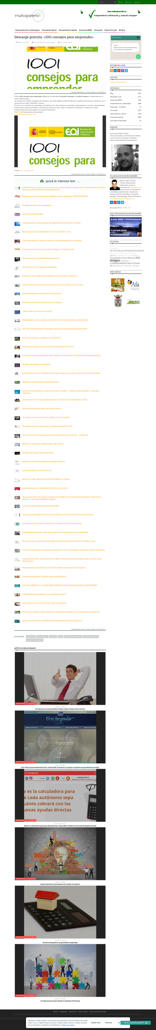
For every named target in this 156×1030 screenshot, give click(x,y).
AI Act (131, 261)
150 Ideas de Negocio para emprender (37, 453)
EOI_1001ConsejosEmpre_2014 (25, 114)
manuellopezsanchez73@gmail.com (122, 198)
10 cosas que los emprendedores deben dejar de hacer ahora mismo (60, 709)
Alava (129, 255)
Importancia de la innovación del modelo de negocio (60, 884)
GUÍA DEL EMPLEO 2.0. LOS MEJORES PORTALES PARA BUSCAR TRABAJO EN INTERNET (59, 585)
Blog (125, 93)
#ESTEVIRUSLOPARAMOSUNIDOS (127, 251)
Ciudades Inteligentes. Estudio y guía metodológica (44, 576)
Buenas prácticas (42, 636)
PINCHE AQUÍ (19, 112)
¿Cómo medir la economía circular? (37, 311)
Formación (98, 30)
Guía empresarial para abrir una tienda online (41, 408)
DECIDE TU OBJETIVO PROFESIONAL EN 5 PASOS (42, 444)
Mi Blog (122, 30)
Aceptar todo (95, 1023)
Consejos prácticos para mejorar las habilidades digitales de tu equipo (51, 223)
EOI (21, 170)
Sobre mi (128, 2)
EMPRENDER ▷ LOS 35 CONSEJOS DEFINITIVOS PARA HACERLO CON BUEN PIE (55, 320)
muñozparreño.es (136, 187)
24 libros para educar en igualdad (36, 364)
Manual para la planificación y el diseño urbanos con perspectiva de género (54, 567)
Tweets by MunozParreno (118, 82)
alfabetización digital (129, 253)
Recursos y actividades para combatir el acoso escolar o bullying (49, 276)
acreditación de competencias (132, 246)
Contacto (137, 2)
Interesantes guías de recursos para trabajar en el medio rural (48, 249)
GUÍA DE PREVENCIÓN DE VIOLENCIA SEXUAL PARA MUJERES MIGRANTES (54, 329)
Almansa (112, 253)
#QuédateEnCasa (118, 258)
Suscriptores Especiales (125, 120)
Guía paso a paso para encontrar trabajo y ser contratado (45, 417)
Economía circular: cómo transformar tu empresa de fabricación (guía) (51, 523)
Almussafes (119, 253)
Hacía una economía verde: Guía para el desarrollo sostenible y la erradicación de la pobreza (61, 612)
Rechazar (108, 1023)
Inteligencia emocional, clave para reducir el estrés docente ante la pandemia (55, 532)
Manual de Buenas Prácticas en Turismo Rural (41, 293)
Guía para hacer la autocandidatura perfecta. (41, 258)
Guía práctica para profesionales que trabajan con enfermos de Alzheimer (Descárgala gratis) (61, 355)
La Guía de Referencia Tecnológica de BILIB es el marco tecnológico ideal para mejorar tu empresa (63, 550)
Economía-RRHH (85, 30)
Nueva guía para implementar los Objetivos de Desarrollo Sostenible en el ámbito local (58, 541)
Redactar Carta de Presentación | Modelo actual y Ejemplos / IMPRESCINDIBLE (55, 196)
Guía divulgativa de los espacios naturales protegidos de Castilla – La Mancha (55, 435)
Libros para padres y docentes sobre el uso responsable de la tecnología (52, 240)
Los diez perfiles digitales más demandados (40, 506)
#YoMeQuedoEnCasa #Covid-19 (125, 264)
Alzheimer (124, 261)
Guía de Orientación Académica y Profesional (41, 338)
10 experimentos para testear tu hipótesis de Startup (60, 1001)
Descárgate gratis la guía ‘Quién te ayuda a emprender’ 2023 (47, 426)
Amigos (115, 260)
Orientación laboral (49, 30)
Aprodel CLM (29, 170)
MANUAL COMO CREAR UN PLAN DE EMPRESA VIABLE (46, 479)
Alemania (134, 255)
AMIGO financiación (116, 246)
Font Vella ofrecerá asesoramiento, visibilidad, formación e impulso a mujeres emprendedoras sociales (60, 767)
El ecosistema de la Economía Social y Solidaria (42, 302)
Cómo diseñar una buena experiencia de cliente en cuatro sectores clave (52, 285)
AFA (138, 257)
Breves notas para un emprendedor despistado (60, 942)
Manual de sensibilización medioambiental (40, 382)
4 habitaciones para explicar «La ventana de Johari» (44, 594)
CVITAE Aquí (126, 208)
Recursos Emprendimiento (34, 640)
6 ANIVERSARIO (121, 255)
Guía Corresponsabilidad (32, 214)
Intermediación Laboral (68, 30)
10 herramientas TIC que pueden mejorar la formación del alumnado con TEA (54, 399)
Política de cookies (97, 1012)
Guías (60, 636)
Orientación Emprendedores (73, 636)
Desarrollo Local (111, 30)
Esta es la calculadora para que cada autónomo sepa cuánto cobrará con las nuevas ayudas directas (60, 826)
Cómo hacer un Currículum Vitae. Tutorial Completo (44, 603)
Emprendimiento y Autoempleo (27, 30)
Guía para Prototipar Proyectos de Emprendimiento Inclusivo (48, 346)
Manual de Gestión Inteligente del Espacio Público (43, 461)
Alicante (136, 266)
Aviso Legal (83, 1012)
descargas (53, 636)
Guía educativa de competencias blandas (39, 267)
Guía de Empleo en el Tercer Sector (36, 470)
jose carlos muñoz (66, 42)
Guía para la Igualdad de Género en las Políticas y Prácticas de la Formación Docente (57, 514)
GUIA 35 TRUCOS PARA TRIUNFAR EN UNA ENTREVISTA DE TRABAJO (52, 620)
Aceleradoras (114, 248)
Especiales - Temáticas (125, 107)
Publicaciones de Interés (91, 636)
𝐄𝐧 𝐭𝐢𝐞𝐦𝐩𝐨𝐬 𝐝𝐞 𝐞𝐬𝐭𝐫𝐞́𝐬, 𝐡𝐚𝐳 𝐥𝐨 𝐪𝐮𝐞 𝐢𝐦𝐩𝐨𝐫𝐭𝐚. (36, 205)
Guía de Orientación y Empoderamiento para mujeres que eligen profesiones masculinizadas (61, 373)
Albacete (131, 258)
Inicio (120, 2)
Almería (113, 255)
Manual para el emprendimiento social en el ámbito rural (46, 231)
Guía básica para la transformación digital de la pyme (44, 488)
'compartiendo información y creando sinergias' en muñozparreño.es (88, 92)
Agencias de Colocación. (122, 266)
